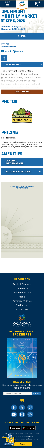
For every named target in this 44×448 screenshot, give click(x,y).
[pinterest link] (30, 407)
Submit (36, 393)
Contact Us (22, 309)
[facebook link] (14, 407)
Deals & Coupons (22, 284)
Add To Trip (13, 64)
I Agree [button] (22, 444)
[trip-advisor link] (30, 414)
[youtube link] (14, 414)
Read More (22, 91)
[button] (7, 3)
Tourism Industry (22, 292)
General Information (14, 162)
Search (37, 2)
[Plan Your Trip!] (8, 439)
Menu (7, 2)
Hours (19, 51)
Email (8, 51)
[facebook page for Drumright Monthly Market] (4, 58)
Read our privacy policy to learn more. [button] (22, 439)
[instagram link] (22, 414)
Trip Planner (22, 305)
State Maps (22, 288)
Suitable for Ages (18, 171)
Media (22, 297)
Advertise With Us (22, 301)
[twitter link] (22, 407)
